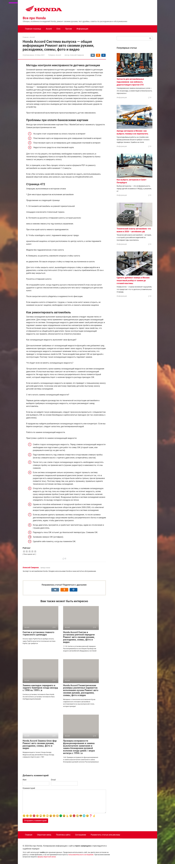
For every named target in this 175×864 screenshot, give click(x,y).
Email (53, 780)
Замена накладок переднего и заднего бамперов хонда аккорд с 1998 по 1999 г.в (40, 688)
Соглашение (80, 835)
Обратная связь (44, 835)
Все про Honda (34, 18)
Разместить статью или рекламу (105, 835)
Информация (82, 29)
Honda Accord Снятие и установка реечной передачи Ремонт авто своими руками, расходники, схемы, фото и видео (79, 637)
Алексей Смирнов (31, 567)
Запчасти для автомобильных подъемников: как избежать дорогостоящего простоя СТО (130, 82)
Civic (58, 29)
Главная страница (33, 29)
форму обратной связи (47, 857)
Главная (28, 835)
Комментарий (29, 788)
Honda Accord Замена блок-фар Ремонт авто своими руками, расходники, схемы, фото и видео (40, 744)
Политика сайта (63, 835)
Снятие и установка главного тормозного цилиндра (38, 633)
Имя (24, 780)
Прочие (68, 29)
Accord (49, 29)
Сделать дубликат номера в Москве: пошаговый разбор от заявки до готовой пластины (133, 281)
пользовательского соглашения (80, 855)
